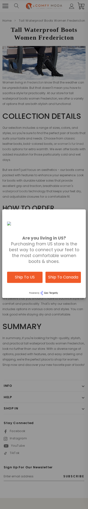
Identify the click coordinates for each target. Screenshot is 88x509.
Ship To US (25, 277)
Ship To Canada (63, 277)
